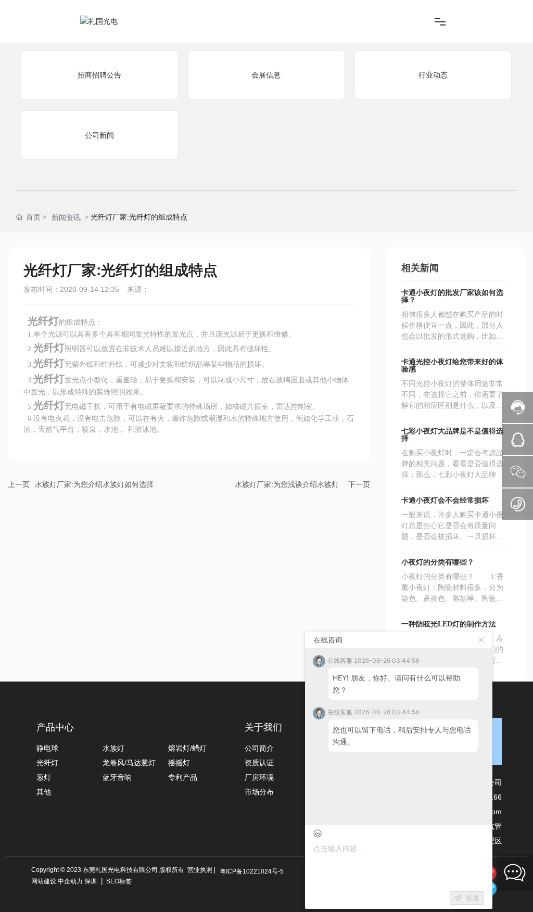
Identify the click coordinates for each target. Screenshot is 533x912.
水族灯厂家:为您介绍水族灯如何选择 (94, 484)
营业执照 (199, 870)
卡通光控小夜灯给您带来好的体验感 (452, 365)
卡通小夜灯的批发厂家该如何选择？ (452, 296)
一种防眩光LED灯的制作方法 (448, 624)
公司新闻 (99, 135)
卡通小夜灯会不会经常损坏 (445, 500)
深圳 (90, 881)
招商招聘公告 (99, 75)
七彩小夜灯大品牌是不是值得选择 (452, 434)
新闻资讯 (66, 217)
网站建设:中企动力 (57, 881)
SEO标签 (118, 881)
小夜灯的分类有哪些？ (437, 562)
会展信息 (266, 75)
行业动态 (433, 75)
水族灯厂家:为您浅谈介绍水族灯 (287, 484)
